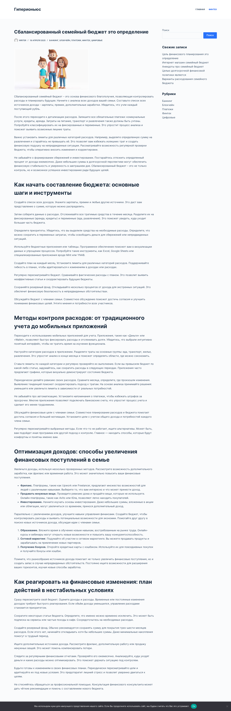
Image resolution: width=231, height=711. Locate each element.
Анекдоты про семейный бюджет (183, 66)
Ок (193, 706)
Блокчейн (65, 40)
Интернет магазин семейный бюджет (185, 62)
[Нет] (227, 706)
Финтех (213, 9)
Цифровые (96, 40)
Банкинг (53, 40)
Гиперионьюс (27, 9)
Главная (200, 9)
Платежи (76, 40)
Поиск (165, 30)
